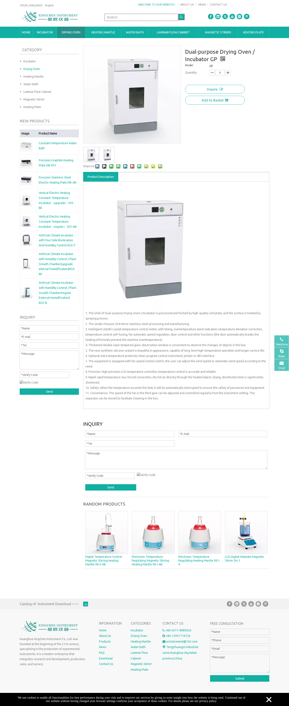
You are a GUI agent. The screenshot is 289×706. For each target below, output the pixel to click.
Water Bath (30, 84)
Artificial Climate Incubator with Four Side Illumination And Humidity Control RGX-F (57, 240)
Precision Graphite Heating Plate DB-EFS (56, 163)
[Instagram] (239, 16)
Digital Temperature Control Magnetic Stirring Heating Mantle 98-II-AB (103, 560)
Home (103, 630)
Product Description (101, 176)
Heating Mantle (33, 76)
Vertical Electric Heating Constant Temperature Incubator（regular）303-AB (58, 221)
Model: (189, 65)
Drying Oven (31, 69)
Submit (239, 678)
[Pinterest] (246, 16)
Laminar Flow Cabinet (37, 91)
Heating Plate (32, 107)
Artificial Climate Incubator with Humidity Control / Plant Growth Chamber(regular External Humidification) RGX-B (57, 292)
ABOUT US (187, 4)
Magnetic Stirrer (34, 99)
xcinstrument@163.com (181, 641)
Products (105, 641)
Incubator (29, 61)
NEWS (202, 4)
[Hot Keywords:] (181, 17)
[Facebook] (210, 16)
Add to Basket (213, 100)
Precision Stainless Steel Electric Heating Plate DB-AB (57, 180)
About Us (105, 635)
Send (49, 391)
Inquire (212, 89)
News (102, 647)
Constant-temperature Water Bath (58, 145)
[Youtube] (232, 16)
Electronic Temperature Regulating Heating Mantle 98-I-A (199, 560)
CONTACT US (218, 4)
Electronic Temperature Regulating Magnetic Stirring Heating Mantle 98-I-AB (150, 560)
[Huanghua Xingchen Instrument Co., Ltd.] (50, 626)
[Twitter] (225, 16)
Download (106, 658)
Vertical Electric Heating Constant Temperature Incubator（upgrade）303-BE (56, 200)
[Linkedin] (218, 16)
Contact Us (106, 664)
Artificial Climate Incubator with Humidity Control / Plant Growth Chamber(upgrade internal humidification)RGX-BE (57, 264)
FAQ (102, 652)
